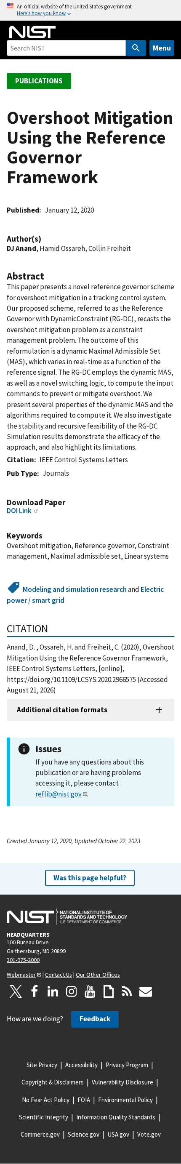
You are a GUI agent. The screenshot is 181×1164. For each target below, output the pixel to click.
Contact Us (58, 974)
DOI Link (19, 510)
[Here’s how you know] (90, 10)
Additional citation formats (62, 709)
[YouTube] (90, 991)
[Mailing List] (145, 991)
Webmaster (21, 974)
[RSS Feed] (127, 991)
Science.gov (83, 1134)
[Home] (32, 32)
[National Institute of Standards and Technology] (67, 916)
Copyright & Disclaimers (52, 1082)
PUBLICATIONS (39, 80)
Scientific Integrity (43, 1117)
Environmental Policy (125, 1100)
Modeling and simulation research (75, 589)
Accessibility (81, 1065)
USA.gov (118, 1134)
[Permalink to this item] (45, 238)
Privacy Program (127, 1065)
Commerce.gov (40, 1134)
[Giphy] (108, 991)
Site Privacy (42, 1065)
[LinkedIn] (53, 991)
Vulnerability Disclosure (122, 1082)
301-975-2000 (23, 960)
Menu (162, 48)
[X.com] (16, 991)
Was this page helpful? (89, 877)
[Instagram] (71, 991)
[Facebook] (34, 991)
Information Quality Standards (115, 1117)
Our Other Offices (98, 974)
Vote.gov (149, 1134)
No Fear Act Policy (45, 1100)
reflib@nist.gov (58, 794)
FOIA (83, 1100)
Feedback (95, 1018)
